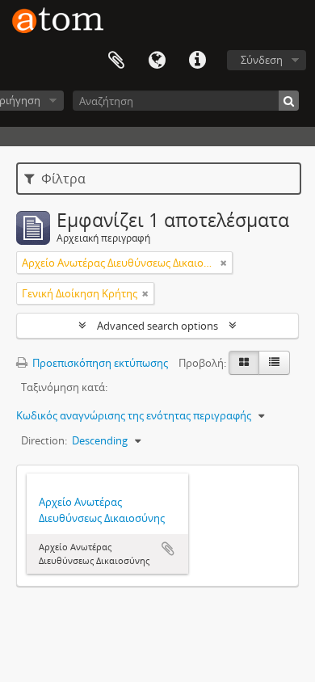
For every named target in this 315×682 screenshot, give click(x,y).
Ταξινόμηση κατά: (64, 387)
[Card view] (244, 363)
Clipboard (116, 60)
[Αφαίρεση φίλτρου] (223, 263)
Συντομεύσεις (197, 60)
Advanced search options (157, 325)
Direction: (44, 440)
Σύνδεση (262, 60)
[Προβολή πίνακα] (274, 363)
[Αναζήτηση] (289, 101)
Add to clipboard (168, 549)
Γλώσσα (156, 60)
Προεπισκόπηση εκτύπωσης (99, 363)
